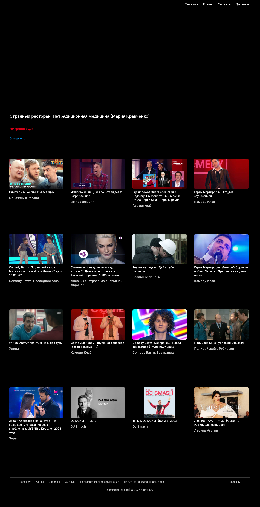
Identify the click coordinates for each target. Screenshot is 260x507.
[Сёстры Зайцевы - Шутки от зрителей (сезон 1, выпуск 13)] (98, 324)
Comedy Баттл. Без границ (153, 352)
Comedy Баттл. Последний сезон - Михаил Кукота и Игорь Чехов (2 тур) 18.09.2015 (35, 271)
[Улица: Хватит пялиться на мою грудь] (36, 324)
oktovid (20, 4)
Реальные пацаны (146, 277)
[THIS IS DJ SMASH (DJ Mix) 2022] (159, 402)
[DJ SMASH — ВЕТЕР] (98, 402)
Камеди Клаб (204, 202)
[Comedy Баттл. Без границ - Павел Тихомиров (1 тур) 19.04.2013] (159, 324)
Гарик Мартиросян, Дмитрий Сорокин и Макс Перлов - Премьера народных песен (221, 271)
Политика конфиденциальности (144, 481)
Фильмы (242, 4)
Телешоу (192, 4)
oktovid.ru (147, 489)
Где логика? (142, 205)
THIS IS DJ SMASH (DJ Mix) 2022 (154, 420)
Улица (14, 348)
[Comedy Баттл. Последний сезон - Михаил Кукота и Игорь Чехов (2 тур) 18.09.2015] (36, 249)
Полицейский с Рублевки (214, 348)
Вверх (233, 481)
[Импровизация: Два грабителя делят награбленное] (98, 174)
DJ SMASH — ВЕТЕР (84, 420)
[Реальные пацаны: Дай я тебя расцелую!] (159, 249)
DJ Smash (78, 426)
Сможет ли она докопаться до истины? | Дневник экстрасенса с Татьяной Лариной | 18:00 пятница (95, 271)
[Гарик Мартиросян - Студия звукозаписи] (221, 174)
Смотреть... (17, 138)
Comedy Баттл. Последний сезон (34, 281)
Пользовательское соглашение (99, 481)
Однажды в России (24, 198)
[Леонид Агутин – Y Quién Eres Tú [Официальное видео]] (221, 402)
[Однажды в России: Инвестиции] (36, 174)
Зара (13, 438)
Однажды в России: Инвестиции (31, 192)
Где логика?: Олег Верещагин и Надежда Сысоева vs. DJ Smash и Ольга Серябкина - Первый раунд (156, 196)
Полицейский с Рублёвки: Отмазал (219, 343)
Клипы (208, 4)
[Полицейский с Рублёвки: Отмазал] (221, 324)
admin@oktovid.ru (118, 489)
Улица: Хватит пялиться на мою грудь (35, 343)
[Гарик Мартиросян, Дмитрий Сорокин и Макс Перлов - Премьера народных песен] (221, 249)
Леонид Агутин (206, 430)
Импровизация (21, 129)
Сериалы (225, 4)
